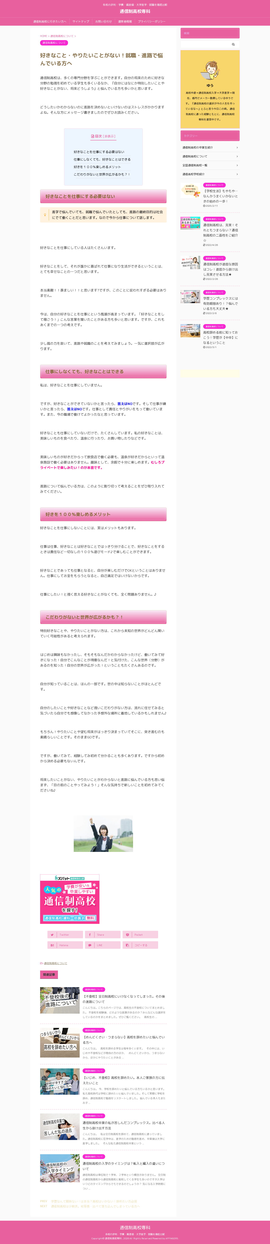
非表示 (109, 136)
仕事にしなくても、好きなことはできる (103, 159)
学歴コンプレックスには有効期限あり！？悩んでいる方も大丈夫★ (220, 303)
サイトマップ (81, 21)
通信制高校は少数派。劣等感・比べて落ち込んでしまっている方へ (95, 1206)
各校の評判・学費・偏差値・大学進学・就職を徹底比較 (135, 1234)
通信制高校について (55, 963)
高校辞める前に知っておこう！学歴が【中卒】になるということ (220, 337)
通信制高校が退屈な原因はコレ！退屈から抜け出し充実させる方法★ (220, 269)
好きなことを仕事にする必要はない (100, 152)
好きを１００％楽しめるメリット (98, 167)
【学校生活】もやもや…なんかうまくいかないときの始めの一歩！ (220, 196)
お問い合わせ (103, 21)
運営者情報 (125, 21)
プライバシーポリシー (152, 21)
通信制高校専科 (135, 11)
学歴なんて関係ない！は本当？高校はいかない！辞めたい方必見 (94, 1201)
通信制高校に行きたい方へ (49, 21)
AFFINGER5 (172, 1238)
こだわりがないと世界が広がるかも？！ (103, 174)
